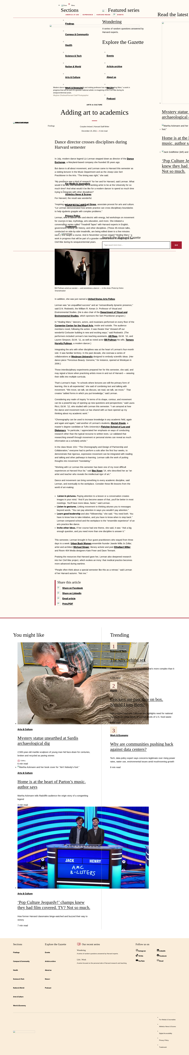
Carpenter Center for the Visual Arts (74, 325)
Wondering (112, 21)
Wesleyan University (82, 356)
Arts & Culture (25, 729)
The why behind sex (128, 659)
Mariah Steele (118, 423)
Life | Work (81, 960)
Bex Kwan (97, 470)
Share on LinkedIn (71, 593)
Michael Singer (81, 547)
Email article (68, 598)
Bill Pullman (110, 339)
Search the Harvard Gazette (121, 237)
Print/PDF (67, 603)
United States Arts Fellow (101, 299)
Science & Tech (118, 651)
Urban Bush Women (81, 543)
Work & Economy (119, 735)
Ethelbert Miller (122, 547)
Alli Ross (112, 336)
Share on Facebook (72, 588)
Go (176, 245)
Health (113, 690)
